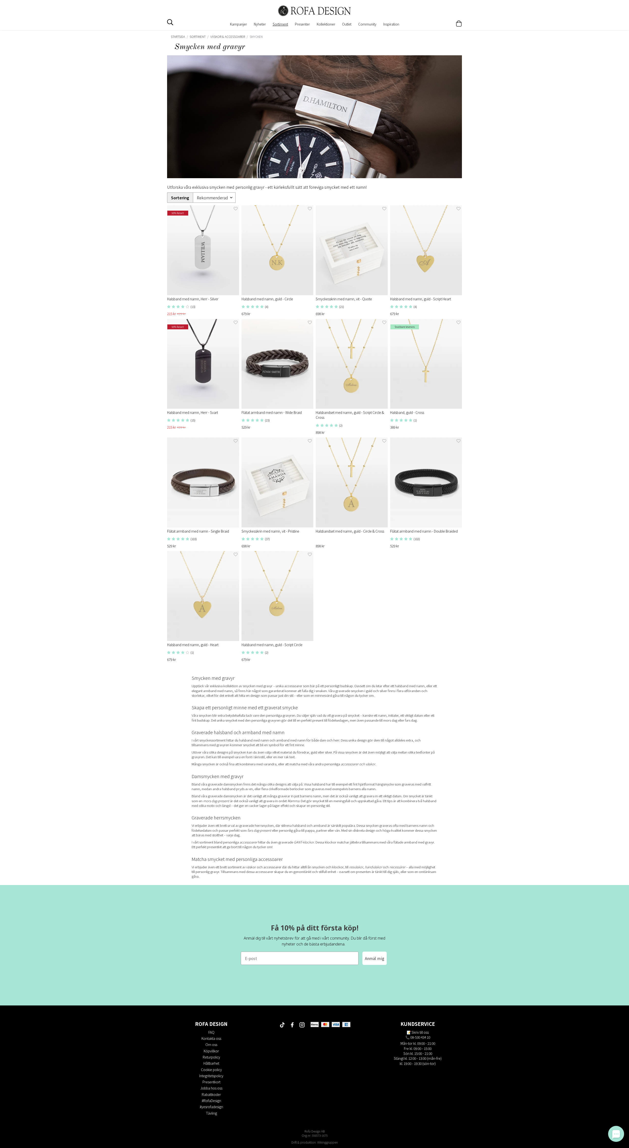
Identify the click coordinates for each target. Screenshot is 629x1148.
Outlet (346, 24)
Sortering (180, 198)
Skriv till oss (420, 1032)
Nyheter (260, 24)
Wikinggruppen (327, 1142)
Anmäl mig (374, 958)
